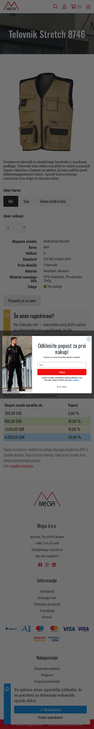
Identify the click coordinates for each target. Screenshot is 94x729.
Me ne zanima (62, 386)
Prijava (62, 372)
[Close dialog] (89, 339)
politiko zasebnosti (73, 380)
